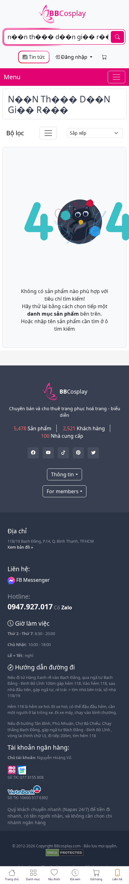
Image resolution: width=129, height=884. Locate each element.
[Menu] (116, 77)
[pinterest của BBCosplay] (78, 452)
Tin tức (36, 57)
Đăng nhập (74, 57)
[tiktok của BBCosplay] (63, 452)
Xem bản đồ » (20, 547)
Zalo (66, 607)
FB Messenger (32, 579)
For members (63, 491)
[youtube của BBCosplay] (48, 452)
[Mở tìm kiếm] (64, 37)
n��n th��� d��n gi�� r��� (59, 104)
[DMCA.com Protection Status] (65, 852)
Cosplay (67, 13)
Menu (12, 77)
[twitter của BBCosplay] (33, 452)
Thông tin (62, 474)
